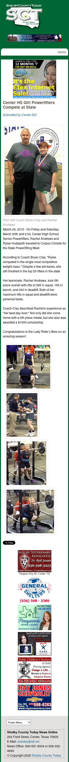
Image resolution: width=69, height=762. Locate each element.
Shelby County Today (46, 755)
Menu (62, 51)
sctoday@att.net (28, 741)
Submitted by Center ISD (20, 115)
